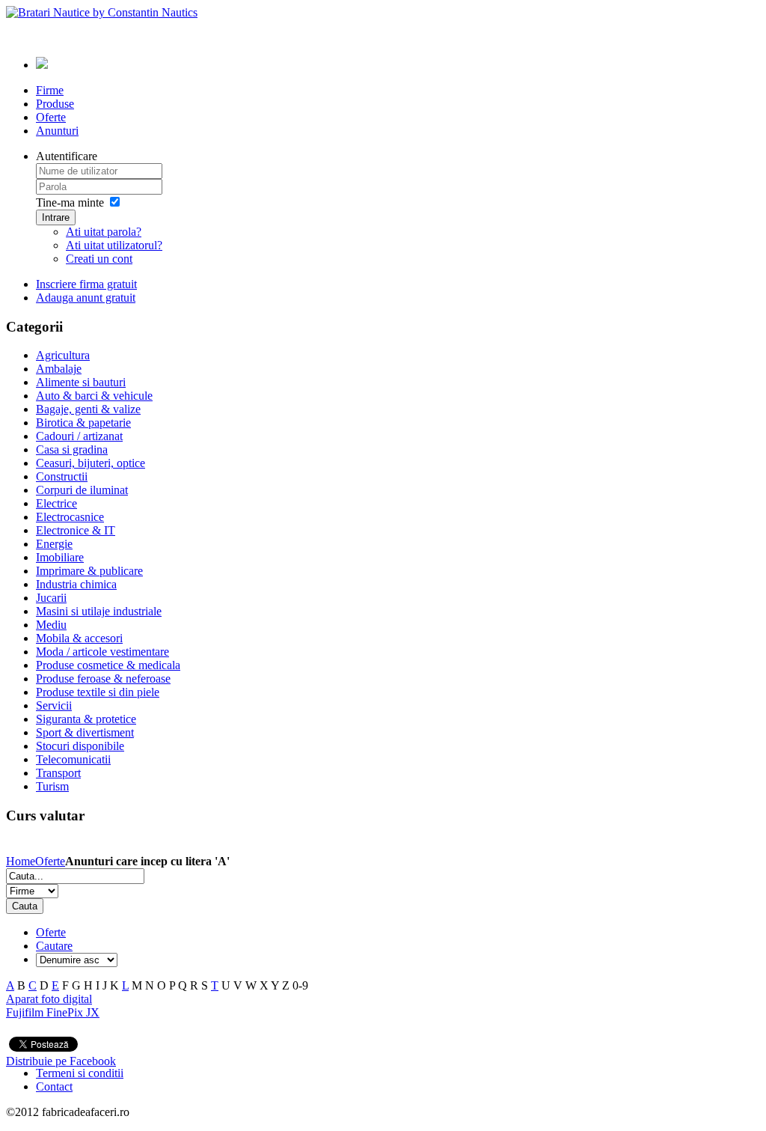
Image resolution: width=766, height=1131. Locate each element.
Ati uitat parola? (103, 231)
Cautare (54, 945)
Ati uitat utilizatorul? (114, 245)
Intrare (56, 217)
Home (20, 861)
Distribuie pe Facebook (61, 1061)
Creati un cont (99, 258)
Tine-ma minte (70, 202)
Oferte (50, 861)
